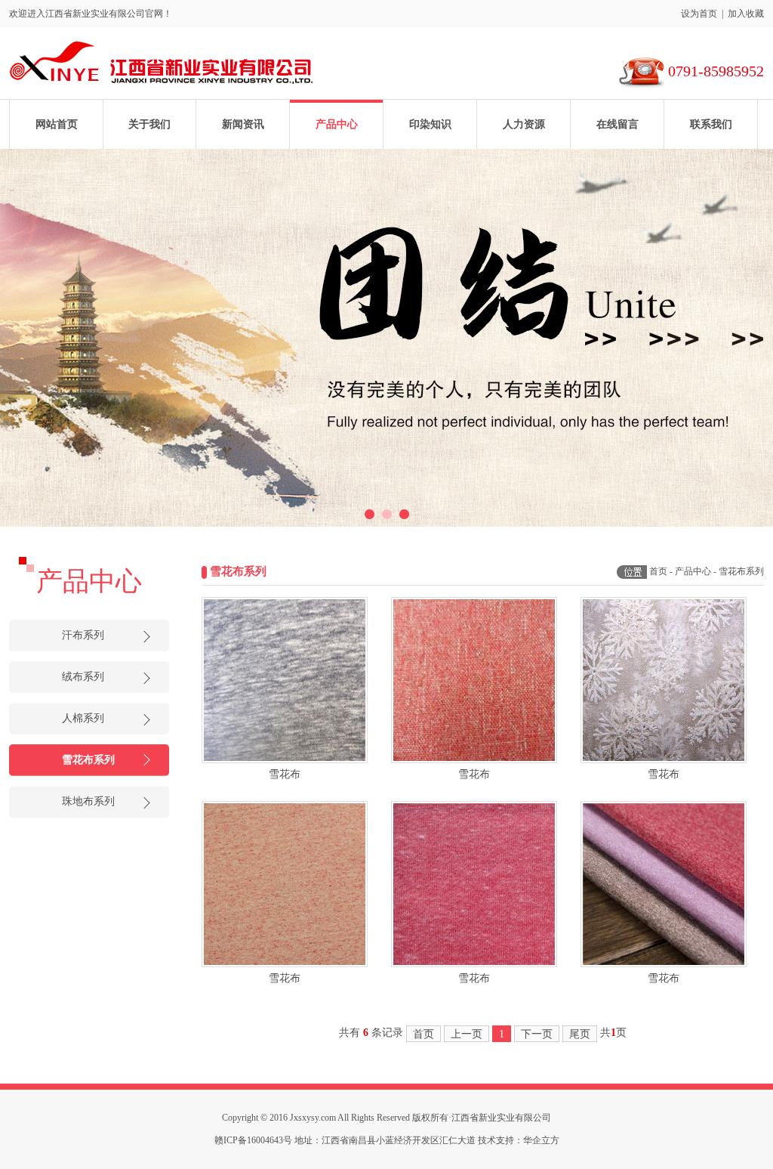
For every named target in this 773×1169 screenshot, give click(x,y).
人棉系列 (83, 718)
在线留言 (617, 124)
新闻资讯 (243, 124)
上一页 (466, 1034)
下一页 (537, 1034)
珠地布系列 (88, 801)
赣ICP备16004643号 (253, 1140)
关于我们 (149, 124)
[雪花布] (285, 680)
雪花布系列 (88, 759)
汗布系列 (83, 635)
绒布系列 (83, 676)
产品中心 (337, 124)
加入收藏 (746, 13)
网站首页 (56, 124)
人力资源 (524, 124)
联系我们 (711, 124)
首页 (658, 571)
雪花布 (284, 774)
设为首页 (699, 13)
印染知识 (430, 124)
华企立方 (541, 1140)
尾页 (579, 1034)
